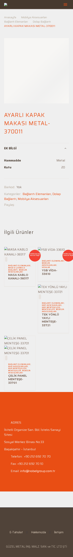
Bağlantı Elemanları (16, 21)
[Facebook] (17, 204)
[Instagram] (39, 518)
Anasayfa (10, 17)
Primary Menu (65, 4)
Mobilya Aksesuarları (34, 17)
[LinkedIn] (34, 518)
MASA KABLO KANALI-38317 (18, 276)
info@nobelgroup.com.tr (37, 471)
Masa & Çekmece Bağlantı (16, 268)
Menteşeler (48, 309)
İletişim (58, 532)
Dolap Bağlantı (42, 21)
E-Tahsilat (16, 532)
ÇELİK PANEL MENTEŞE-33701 (17, 379)
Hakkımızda (38, 532)
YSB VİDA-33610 (49, 272)
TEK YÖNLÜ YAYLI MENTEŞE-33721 (50, 320)
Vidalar (46, 267)
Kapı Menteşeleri (51, 307)
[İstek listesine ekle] (6, 259)
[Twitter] (23, 204)
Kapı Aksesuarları (52, 305)
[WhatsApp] (44, 518)
